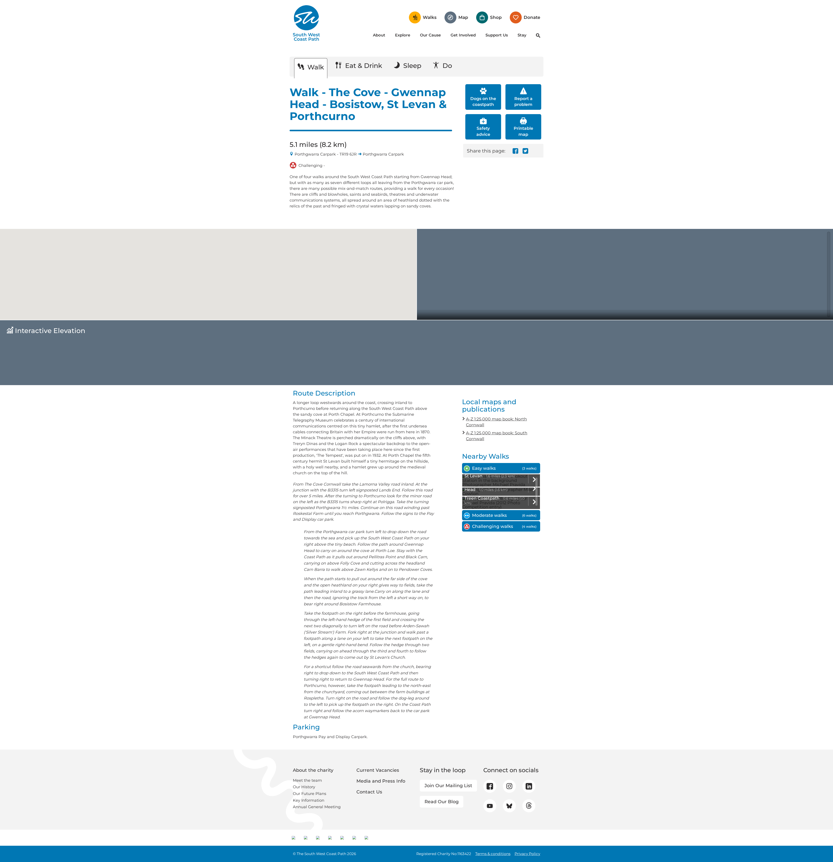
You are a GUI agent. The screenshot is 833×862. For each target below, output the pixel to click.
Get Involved (463, 35)
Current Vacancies (377, 770)
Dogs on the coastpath (483, 101)
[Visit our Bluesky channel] (509, 806)
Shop (496, 17)
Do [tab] (446, 66)
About (379, 35)
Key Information (308, 800)
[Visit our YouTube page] (490, 806)
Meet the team (307, 780)
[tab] (501, 468)
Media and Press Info (380, 781)
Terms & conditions (492, 854)
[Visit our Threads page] (529, 805)
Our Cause (430, 35)
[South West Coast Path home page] (306, 23)
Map (463, 17)
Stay (522, 35)
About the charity (313, 770)
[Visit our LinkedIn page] (529, 786)
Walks (429, 17)
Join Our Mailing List (448, 785)
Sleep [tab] (411, 66)
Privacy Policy (527, 854)
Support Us (496, 35)
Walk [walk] (315, 67)
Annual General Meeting (317, 807)
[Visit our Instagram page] (509, 786)
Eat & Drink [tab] (362, 66)
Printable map (523, 131)
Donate (532, 17)
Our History (304, 787)
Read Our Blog (442, 801)
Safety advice (483, 131)
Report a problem (523, 101)
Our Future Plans (309, 793)
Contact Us (369, 792)
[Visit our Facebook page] (490, 786)
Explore (402, 35)
